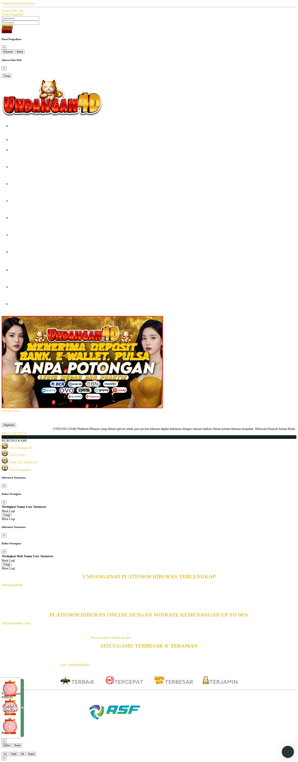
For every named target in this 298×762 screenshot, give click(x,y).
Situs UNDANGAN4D (74, 665)
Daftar (6, 31)
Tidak (13, 754)
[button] (8, 410)
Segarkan (8, 424)
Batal (20, 51)
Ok (22, 754)
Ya (4, 754)
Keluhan (8, 51)
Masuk (7, 26)
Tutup (6, 75)
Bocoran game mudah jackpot (111, 637)
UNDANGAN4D (12, 585)
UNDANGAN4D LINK (16, 623)
